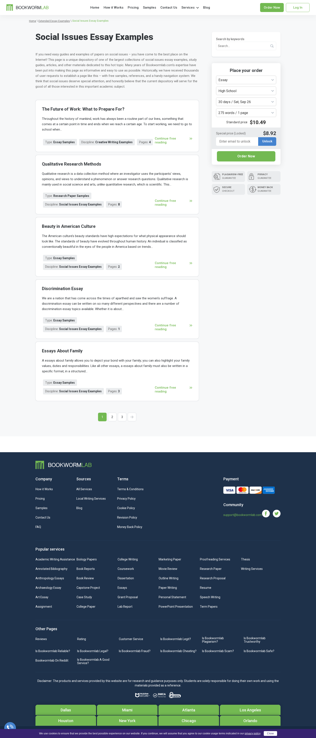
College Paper (86, 606)
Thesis (245, 559)
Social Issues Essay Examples (80, 204)
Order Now (246, 156)
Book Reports (86, 569)
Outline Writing (168, 578)
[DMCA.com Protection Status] (159, 695)
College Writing (128, 559)
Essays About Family (62, 350)
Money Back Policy (129, 527)
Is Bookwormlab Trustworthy (254, 639)
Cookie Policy (126, 508)
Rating (81, 639)
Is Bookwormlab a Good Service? (93, 661)
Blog (206, 7)
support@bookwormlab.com (242, 515)
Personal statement (172, 597)
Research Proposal (212, 578)
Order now (272, 7)
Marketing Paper (170, 559)
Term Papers (209, 606)
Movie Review (168, 569)
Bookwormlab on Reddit (51, 660)
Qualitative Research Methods (71, 164)
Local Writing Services (91, 498)
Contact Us (168, 7)
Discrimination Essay (62, 288)
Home (94, 7)
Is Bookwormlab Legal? (92, 651)
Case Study (84, 597)
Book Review (85, 578)
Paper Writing (168, 587)
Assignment (43, 606)
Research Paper (211, 569)
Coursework (126, 569)
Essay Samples (64, 142)
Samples (149, 7)
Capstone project (88, 587)
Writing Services (252, 569)
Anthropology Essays (49, 578)
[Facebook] (267, 513)
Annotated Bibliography (51, 569)
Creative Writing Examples (114, 142)
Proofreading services (215, 559)
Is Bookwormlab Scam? (218, 651)
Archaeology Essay (48, 587)
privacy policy (253, 733)
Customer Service (131, 639)
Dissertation (126, 578)
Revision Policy (127, 517)
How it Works (113, 7)
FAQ (38, 527)
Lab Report (125, 606)
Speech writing (210, 597)
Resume (205, 587)
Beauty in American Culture (68, 226)
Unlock (267, 141)
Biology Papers (87, 559)
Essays (122, 587)
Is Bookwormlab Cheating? (178, 651)
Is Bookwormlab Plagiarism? (213, 639)
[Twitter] (277, 513)
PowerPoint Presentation (176, 606)
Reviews (41, 639)
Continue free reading (165, 140)
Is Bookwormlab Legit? (175, 639)
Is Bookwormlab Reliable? (52, 651)
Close (270, 733)
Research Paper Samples (71, 196)
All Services (84, 489)
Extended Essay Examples (54, 21)
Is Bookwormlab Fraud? (134, 651)
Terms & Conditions (130, 489)
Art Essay (41, 597)
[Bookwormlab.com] (27, 7)
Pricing (133, 7)
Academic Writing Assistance (55, 559)
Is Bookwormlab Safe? (259, 651)
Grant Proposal (128, 597)
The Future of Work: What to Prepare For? (83, 109)
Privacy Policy (126, 498)
